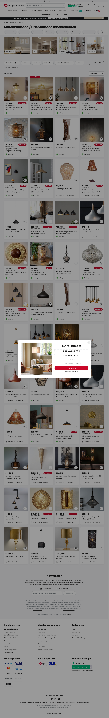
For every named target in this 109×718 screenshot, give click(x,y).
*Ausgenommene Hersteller (71, 371)
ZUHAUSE (71, 363)
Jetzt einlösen (71, 368)
